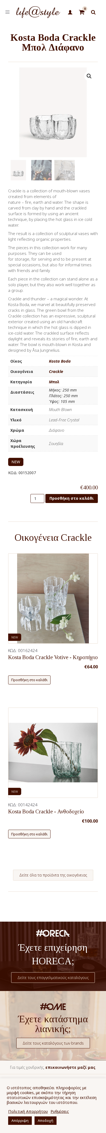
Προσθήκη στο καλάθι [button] (29, 679)
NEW (15, 461)
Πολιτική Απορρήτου (28, 1111)
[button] (89, 76)
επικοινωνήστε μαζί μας (70, 1067)
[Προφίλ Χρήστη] (70, 12)
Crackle (56, 371)
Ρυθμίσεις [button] (60, 1111)
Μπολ (54, 381)
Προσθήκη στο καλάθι (71, 498)
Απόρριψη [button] (20, 1120)
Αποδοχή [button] (45, 1120)
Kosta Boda (60, 361)
